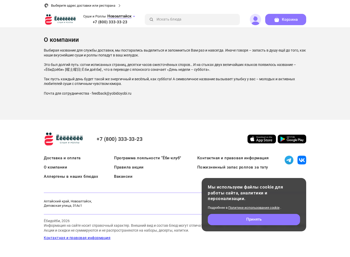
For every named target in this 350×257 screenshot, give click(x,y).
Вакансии (123, 176)
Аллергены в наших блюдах (71, 176)
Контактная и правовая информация (233, 158)
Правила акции (129, 167)
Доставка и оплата (62, 158)
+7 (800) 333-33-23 (110, 22)
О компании (55, 167)
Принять (254, 219)
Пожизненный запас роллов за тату (232, 167)
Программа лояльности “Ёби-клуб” (147, 158)
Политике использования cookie (254, 208)
